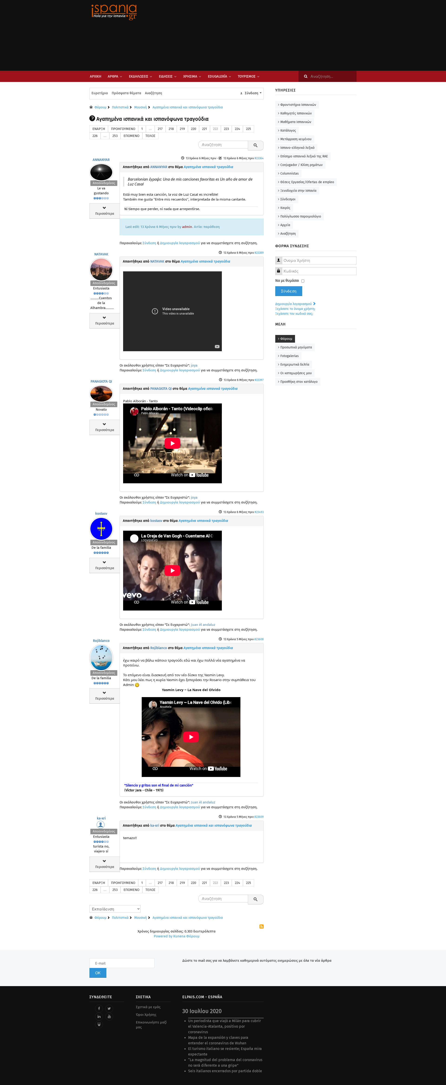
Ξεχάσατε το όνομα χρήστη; (295, 309)
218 (171, 129)
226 (95, 136)
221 (204, 129)
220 (193, 129)
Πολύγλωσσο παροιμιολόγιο (300, 216)
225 (248, 129)
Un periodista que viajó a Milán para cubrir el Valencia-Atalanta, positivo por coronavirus (224, 1026)
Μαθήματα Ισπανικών (295, 122)
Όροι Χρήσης (146, 1015)
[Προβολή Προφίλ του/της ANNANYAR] (101, 171)
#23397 (259, 380)
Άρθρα (113, 76)
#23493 (259, 512)
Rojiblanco (101, 641)
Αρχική (95, 76)
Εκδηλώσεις (138, 76)
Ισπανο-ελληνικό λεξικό (297, 148)
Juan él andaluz (203, 625)
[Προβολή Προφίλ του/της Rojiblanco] (101, 656)
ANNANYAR (101, 160)
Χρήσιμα (190, 76)
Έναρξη (98, 129)
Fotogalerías (289, 356)
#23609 (259, 817)
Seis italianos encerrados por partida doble (225, 1071)
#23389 (259, 252)
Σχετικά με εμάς (148, 1007)
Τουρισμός (247, 76)
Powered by (163, 936)
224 (237, 129)
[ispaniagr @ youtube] (109, 1016)
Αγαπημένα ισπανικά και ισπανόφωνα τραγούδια (214, 825)
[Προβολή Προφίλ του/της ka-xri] (101, 826)
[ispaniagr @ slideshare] (99, 1024)
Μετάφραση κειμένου (296, 139)
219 (182, 129)
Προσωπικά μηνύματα (296, 347)
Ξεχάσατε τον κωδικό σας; (294, 314)
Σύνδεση (149, 243)
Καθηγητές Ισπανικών (296, 113)
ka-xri (101, 818)
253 (115, 136)
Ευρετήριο (100, 93)
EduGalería (217, 76)
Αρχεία (285, 225)
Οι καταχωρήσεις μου (296, 373)
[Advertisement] (269, 35)
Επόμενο (131, 136)
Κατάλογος (288, 131)
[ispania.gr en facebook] (99, 1009)
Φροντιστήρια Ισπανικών (298, 105)
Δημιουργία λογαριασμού (180, 243)
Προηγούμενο (123, 129)
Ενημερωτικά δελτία (294, 365)
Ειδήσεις (166, 76)
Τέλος (150, 136)
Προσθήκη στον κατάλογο (299, 382)
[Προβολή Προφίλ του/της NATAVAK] (101, 268)
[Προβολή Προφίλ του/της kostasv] (101, 528)
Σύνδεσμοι (287, 199)
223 (226, 129)
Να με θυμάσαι (287, 280)
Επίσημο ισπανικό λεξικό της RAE (304, 156)
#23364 (259, 158)
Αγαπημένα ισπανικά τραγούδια (208, 167)
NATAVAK (101, 254)
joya (194, 365)
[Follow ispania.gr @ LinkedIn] (99, 1016)
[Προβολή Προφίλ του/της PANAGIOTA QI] (101, 392)
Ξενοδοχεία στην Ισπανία (298, 191)
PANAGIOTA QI (101, 381)
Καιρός (285, 208)
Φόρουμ (286, 339)
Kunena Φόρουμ (186, 936)
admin (187, 227)
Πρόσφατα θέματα (126, 93)
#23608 (259, 639)
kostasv (101, 513)
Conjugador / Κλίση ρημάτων (301, 165)
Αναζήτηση (153, 93)
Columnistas (289, 173)
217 (160, 129)
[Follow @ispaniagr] (109, 1009)
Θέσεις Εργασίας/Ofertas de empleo (307, 182)
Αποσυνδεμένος (104, 183)
